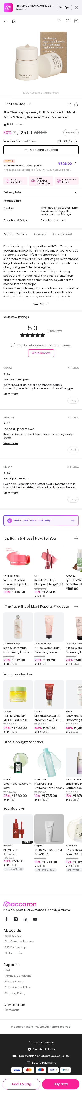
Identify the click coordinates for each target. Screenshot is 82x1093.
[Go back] (5, 21)
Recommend (62, 234)
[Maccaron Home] (41, 904)
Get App (64, 7)
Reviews (40, 234)
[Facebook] (5, 919)
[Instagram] (15, 919)
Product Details (15, 234)
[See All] (76, 538)
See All (38, 304)
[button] (69, 104)
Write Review (41, 353)
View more (10, 394)
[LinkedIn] (25, 919)
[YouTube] (34, 919)
